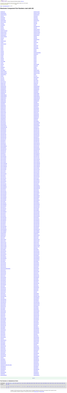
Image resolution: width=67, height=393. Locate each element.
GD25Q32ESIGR (3, 322)
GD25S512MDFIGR (3, 375)
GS (38, 383)
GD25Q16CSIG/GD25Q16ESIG (5, 268)
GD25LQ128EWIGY (37, 166)
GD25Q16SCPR (36, 286)
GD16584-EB (36, 65)
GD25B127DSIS (2, 84)
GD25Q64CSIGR (36, 347)
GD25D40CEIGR (3, 115)
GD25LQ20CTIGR (36, 182)
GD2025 (35, 74)
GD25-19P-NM (36, 81)
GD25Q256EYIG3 (3, 302)
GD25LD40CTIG (36, 137)
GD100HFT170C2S (37, 13)
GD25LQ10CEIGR (3, 157)
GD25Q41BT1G (2, 335)
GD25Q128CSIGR (36, 252)
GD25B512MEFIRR (3, 96)
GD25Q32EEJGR (3, 319)
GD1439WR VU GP (37, 26)
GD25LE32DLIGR (3, 150)
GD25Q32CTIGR (36, 316)
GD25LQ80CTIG (3, 224)
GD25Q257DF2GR (36, 303)
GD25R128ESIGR (3, 372)
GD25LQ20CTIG (3, 182)
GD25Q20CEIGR (36, 287)
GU (41, 383)
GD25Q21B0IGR (36, 293)
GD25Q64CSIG (2, 347)
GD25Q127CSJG (36, 243)
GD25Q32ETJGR (3, 325)
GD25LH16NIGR (3, 154)
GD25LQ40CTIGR (36, 207)
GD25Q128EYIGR (36, 259)
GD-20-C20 (2, 77)
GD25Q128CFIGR (3, 251)
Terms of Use (36, 391)
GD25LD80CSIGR (36, 140)
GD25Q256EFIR (36, 300)
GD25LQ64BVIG (3, 210)
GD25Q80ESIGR (3, 367)
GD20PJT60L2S (36, 77)
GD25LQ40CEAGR (37, 204)
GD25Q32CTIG (2, 316)
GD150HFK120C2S (37, 30)
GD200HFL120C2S (37, 71)
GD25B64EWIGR (36, 100)
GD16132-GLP (36, 45)
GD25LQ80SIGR (36, 227)
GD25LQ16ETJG (3, 176)
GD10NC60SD (36, 19)
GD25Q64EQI (36, 351)
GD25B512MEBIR (36, 93)
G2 (55, 383)
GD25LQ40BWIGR (3, 204)
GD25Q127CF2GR (36, 239)
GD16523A (2, 58)
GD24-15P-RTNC (3, 81)
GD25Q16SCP (2, 286)
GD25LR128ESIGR (3, 229)
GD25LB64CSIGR (3, 128)
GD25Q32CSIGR (36, 313)
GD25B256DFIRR (36, 89)
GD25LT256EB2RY (3, 230)
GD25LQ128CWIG (36, 160)
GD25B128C (36, 84)
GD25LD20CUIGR (3, 135)
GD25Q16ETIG (36, 281)
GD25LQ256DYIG (3, 188)
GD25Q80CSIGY (36, 363)
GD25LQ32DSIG (36, 194)
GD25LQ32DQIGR (3, 194)
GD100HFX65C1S (36, 14)
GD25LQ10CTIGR (36, 157)
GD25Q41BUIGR (36, 337)
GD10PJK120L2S (36, 20)
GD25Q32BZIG (2, 309)
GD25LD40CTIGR (3, 138)
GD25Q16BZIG (36, 261)
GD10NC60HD (2, 17)
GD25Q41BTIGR (3, 337)
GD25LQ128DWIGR (37, 163)
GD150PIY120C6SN (3, 36)
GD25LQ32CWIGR (3, 192)
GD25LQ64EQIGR (3, 217)
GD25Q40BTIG (2, 328)
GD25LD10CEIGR (3, 131)
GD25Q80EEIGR (3, 366)
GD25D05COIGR (3, 106)
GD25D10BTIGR (3, 109)
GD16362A (2, 52)
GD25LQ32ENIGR (3, 198)
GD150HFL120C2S (3, 32)
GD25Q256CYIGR (36, 296)
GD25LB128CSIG (3, 122)
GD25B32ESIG (2, 93)
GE (13, 383)
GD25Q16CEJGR (3, 264)
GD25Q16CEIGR (36, 262)
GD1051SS (2, 16)
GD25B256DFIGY (3, 89)
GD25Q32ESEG (2, 321)
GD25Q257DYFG (3, 306)
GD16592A (35, 68)
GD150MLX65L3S (36, 35)
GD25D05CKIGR (36, 105)
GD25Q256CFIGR (3, 296)
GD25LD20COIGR (3, 134)
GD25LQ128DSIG (3, 162)
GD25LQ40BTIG (36, 201)
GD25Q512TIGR (36, 341)
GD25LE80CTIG (3, 153)
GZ (50, 383)
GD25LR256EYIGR (37, 229)
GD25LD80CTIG (3, 141)
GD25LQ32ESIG (36, 198)
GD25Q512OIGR (36, 340)
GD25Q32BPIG (36, 306)
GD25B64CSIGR (3, 99)
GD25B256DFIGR (36, 87)
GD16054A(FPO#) (36, 39)
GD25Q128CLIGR (36, 251)
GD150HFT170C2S (3, 33)
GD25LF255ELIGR (36, 153)
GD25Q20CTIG (36, 290)
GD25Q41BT (36, 334)
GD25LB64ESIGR (36, 128)
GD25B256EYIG (36, 90)
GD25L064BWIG (36, 121)
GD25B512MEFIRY (37, 96)
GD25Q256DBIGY (36, 297)
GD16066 (1, 42)
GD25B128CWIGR (36, 86)
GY (48, 383)
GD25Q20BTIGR (3, 287)
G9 (8, 384)
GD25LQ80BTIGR (3, 220)
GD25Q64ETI (36, 354)
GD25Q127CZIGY (3, 248)
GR (36, 383)
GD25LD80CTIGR (36, 141)
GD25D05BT (36, 102)
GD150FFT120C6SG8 (3, 30)
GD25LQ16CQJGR (37, 169)
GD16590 (35, 67)
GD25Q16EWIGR (3, 284)
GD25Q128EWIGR (3, 258)
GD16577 (1, 65)
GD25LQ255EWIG (3, 185)
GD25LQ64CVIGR (36, 214)
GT (39, 383)
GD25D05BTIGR (36, 103)
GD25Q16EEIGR (36, 277)
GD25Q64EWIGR (36, 356)
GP (32, 383)
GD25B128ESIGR (3, 87)
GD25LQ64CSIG (3, 213)
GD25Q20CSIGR (3, 290)
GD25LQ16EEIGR (36, 173)
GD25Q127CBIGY (3, 239)
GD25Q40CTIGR (36, 331)
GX (46, 383)
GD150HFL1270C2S (37, 32)
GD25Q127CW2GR (37, 245)
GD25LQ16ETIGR (36, 175)
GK (24, 383)
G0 (52, 383)
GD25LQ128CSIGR (37, 159)
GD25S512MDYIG (36, 375)
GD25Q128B (36, 248)
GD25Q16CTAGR (36, 271)
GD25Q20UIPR (2, 293)
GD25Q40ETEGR (36, 332)
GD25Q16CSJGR (3, 271)
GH (18, 383)
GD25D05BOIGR (3, 102)
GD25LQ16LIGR (36, 178)
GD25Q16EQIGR (3, 278)
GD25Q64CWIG (2, 348)
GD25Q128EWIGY (36, 258)
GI (20, 383)
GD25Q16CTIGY (36, 274)
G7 (64, 383)
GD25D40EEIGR (3, 118)
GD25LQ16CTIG (3, 172)
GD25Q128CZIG (3, 255)
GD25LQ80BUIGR (36, 220)
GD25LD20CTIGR (36, 134)
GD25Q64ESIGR (36, 353)
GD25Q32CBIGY (36, 309)
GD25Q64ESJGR (3, 354)
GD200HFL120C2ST (3, 73)
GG (17, 383)
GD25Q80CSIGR (3, 363)
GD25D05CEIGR (3, 105)
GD (11, 383)
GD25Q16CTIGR (3, 274)
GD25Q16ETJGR (36, 283)
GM (27, 383)
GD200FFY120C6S (3, 71)
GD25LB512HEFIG (3, 125)
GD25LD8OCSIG (3, 143)
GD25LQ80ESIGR (36, 226)
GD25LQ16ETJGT (3, 178)
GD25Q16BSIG (2, 261)
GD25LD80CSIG (3, 140)
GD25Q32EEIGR (36, 318)
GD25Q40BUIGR (36, 328)
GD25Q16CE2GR (3, 262)
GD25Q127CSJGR (3, 245)
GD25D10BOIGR (36, 108)
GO (31, 383)
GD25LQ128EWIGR (3, 166)
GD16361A (2, 51)
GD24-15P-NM (36, 80)
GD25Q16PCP (36, 284)
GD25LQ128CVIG (3, 160)
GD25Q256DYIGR (3, 300)
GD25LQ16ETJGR (36, 176)
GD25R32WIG (2, 373)
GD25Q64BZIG (2, 344)
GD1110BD (35, 23)
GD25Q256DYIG (36, 299)
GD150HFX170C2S (37, 33)
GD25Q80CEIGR (36, 360)
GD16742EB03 (2, 70)
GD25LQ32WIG (2, 201)
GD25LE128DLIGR (37, 143)
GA (6, 383)
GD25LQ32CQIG (3, 189)
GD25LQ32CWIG (36, 191)
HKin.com (22, 1)
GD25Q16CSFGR (3, 267)
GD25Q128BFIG (3, 249)
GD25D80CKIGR (3, 119)
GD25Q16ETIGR (3, 283)
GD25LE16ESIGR (36, 147)
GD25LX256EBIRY (36, 232)
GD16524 (35, 58)
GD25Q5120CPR (36, 338)
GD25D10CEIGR (36, 109)
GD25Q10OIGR (2, 236)
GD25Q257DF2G (3, 303)
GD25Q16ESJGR (3, 281)
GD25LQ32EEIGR (36, 197)
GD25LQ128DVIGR (37, 162)
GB (8, 383)
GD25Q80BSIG (36, 357)
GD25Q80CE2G (2, 360)
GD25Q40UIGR (2, 334)
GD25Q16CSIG (36, 267)
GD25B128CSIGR (3, 86)
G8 (6, 384)
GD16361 (35, 49)
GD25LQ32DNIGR (36, 192)
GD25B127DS (36, 83)
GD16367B (2, 54)
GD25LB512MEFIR (37, 125)
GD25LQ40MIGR (36, 208)
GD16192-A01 (36, 46)
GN (29, 383)
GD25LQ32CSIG (36, 189)
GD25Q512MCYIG (3, 340)
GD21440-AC (2, 80)
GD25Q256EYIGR (36, 302)
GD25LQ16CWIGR (3, 173)
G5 (60, 383)
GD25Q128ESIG (36, 255)
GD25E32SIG (36, 119)
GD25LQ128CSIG (3, 159)
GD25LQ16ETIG (3, 175)
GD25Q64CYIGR (3, 350)
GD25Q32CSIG (2, 313)
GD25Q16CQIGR (3, 265)
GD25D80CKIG (36, 118)
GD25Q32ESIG (36, 321)
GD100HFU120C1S (3, 14)
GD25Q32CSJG (2, 315)
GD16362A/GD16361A (37, 52)
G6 (62, 383)
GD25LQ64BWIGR (3, 211)
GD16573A (2, 64)
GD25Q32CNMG (36, 312)
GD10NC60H (36, 16)
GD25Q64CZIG (36, 350)
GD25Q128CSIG (3, 252)
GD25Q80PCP (2, 370)
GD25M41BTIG (36, 233)
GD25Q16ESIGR (3, 280)
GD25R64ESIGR (36, 373)
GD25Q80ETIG (36, 367)
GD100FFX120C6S (37, 11)
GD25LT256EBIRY (36, 230)
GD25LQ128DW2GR (3, 163)
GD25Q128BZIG (36, 249)
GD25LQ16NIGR (3, 179)
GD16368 (1, 55)
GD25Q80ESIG (36, 366)
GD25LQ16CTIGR (36, 172)
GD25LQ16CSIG (3, 170)
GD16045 (1, 39)
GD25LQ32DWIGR (37, 195)
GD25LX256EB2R (3, 232)
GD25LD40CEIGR (36, 135)
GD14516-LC (2, 29)
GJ (22, 383)
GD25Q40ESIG (2, 332)
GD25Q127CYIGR (36, 246)
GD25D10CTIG (36, 112)
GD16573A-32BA (36, 64)
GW (45, 383)
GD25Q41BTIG (36, 335)
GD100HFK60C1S (3, 13)
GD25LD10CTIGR (36, 131)
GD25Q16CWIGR (3, 277)
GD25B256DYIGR (3, 90)
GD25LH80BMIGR (36, 154)
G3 (57, 383)
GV (43, 383)
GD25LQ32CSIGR (3, 191)
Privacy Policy (42, 391)
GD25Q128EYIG (3, 259)
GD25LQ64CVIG (3, 214)
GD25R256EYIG (36, 372)
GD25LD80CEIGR (36, 138)
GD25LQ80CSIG (3, 223)
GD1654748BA (2, 61)
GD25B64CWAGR (36, 99)
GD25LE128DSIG (3, 144)
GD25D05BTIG (2, 103)
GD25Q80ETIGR (3, 369)
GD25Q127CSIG (36, 242)
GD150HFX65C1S (3, 35)
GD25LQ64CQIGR (36, 211)
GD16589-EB (2, 67)
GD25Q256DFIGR (3, 299)
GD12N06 (1, 26)
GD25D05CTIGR (3, 108)
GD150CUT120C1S (37, 29)
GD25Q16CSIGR (36, 268)
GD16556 (35, 61)
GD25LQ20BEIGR (36, 179)
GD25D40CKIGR (36, 115)
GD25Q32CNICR (3, 312)
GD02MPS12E (2, 11)
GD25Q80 (2, 357)
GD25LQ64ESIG (36, 217)
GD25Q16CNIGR (36, 264)
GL (25, 383)
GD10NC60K (36, 17)
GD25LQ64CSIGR (36, 213)
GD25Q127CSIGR (3, 243)
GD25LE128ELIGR (37, 144)
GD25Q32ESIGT (36, 322)
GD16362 (35, 51)
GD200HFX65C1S (3, 74)
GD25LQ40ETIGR (3, 208)
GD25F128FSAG (3, 121)
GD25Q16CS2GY (36, 265)
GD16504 (35, 55)
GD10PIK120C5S (3, 20)
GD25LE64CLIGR (36, 150)
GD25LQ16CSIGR (36, 170)
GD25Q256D (2, 297)
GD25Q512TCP (2, 341)
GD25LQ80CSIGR (36, 223)
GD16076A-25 (36, 42)
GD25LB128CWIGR (37, 122)
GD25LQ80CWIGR (3, 226)
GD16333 (1, 48)
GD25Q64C (35, 344)
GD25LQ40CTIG (3, 207)
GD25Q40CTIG (2, 331)
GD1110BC (2, 23)
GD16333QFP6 (36, 48)
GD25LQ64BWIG (36, 210)
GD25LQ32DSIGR (3, 195)
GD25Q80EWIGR (36, 369)
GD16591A (2, 68)
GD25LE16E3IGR (3, 147)
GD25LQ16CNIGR (3, 169)
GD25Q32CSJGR (36, 315)
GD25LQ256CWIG (36, 185)
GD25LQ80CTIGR (36, 224)
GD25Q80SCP (36, 370)
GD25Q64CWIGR (36, 348)
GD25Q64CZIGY (3, 351)
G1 (53, 383)
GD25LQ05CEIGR (3, 156)
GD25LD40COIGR (3, 137)
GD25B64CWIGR (3, 100)
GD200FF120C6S (36, 70)
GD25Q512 (2, 338)
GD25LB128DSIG (3, 124)
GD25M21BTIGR (3, 233)
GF (15, 383)
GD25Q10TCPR (36, 236)
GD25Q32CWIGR (3, 318)
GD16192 (1, 46)
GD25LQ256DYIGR (37, 188)
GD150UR (35, 36)
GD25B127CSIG (3, 83)
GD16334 (1, 49)
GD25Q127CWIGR (3, 246)
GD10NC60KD (2, 19)
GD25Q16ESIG (36, 278)
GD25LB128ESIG (36, 124)
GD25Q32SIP (36, 325)
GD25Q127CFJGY (3, 242)
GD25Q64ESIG (2, 353)
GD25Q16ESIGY (36, 280)
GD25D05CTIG (36, 106)
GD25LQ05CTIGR (36, 156)
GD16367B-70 (36, 54)
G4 (59, 383)
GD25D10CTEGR (3, 112)
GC (10, 383)
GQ (34, 383)
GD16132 (1, 45)
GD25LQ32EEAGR (3, 197)
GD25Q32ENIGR (36, 319)
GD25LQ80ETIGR (3, 227)
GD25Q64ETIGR (3, 356)
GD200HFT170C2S (37, 73)
